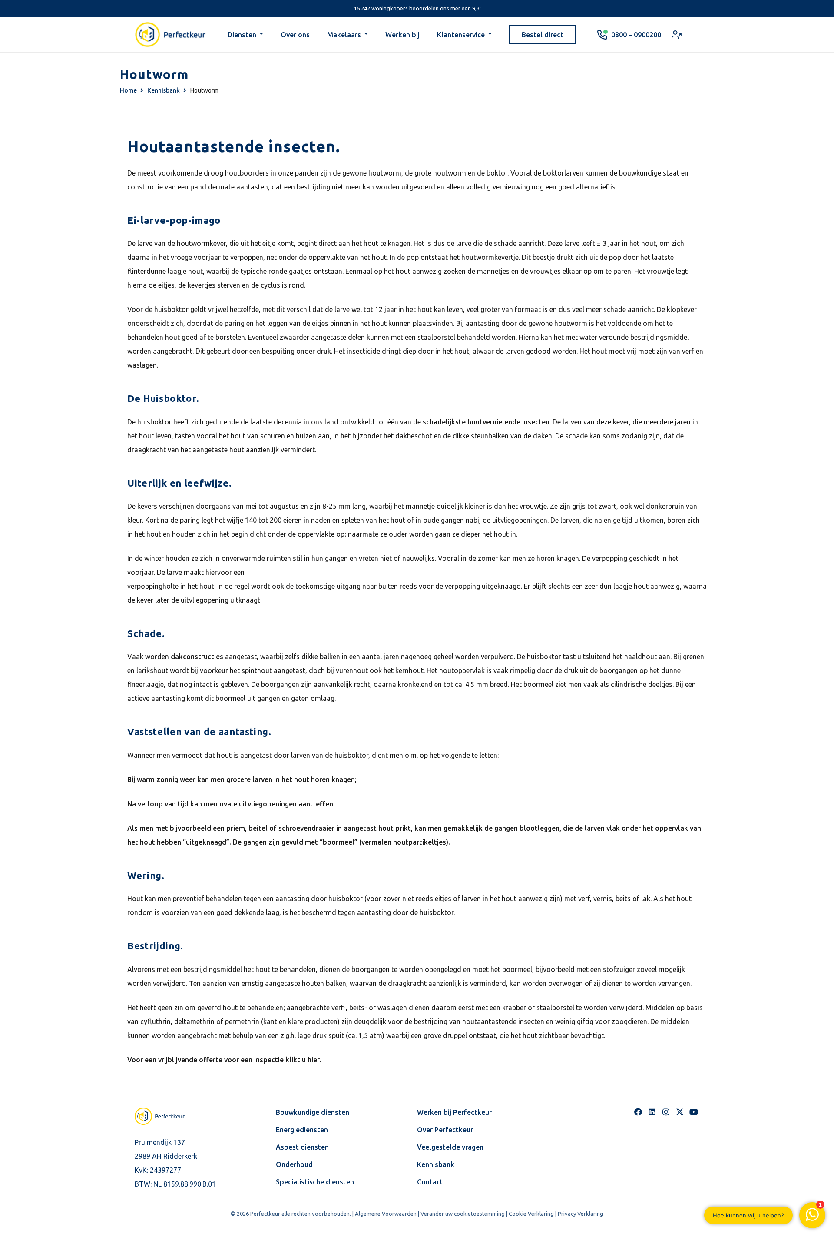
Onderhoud (294, 1164)
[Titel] (680, 1112)
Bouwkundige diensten (312, 1112)
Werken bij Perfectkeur (454, 1112)
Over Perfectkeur (445, 1130)
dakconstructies (197, 656)
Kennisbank (435, 1164)
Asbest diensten (302, 1147)
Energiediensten (302, 1130)
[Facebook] (638, 1112)
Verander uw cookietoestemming (462, 1213)
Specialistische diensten (315, 1182)
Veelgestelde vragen (450, 1147)
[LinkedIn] (652, 1112)
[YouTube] (694, 1112)
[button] (261, 34)
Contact (430, 1182)
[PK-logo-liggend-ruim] (170, 35)
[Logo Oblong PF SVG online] (167, 1116)
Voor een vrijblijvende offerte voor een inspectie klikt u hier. (224, 1060)
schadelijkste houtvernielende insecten (485, 422)
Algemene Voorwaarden (386, 1213)
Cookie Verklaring (531, 1213)
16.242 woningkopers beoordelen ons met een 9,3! (417, 8)
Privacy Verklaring (580, 1213)
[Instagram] (666, 1112)
